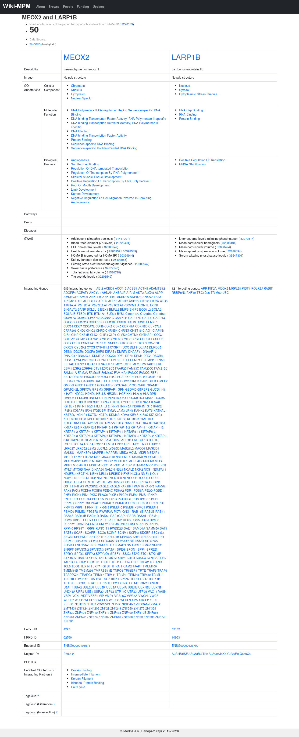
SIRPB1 (158, 536)
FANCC (133, 372)
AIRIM (130, 292)
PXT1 (117, 511)
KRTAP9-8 (73, 440)
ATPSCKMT (128, 305)
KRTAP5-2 (148, 431)
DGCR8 (90, 351)
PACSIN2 (91, 486)
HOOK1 (121, 398)
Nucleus (76, 89)
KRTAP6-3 (131, 435)
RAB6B (69, 515)
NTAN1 (108, 478)
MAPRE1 (98, 452)
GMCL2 (162, 381)
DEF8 (134, 347)
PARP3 (149, 486)
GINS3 (134, 381)
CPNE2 (104, 339)
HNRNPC (95, 398)
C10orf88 (146, 313)
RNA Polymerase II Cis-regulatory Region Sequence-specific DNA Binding (115, 112)
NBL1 (119, 469)
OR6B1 (128, 482)
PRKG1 (143, 503)
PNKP (152, 494)
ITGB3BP (99, 410)
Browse (54, 6)
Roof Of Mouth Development (90, 185)
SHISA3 (146, 536)
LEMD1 (109, 444)
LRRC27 (69, 448)
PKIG (93, 494)
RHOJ (145, 520)
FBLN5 (78, 376)
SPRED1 (152, 549)
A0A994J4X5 (217, 653)
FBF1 (154, 372)
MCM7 (133, 452)
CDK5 (117, 326)
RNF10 (191, 292)
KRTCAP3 (88, 440)
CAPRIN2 (134, 318)
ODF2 (155, 478)
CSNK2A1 (88, 343)
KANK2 (139, 410)
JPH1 (129, 410)
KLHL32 (69, 419)
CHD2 (81, 330)
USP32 (109, 591)
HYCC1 (126, 402)
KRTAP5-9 (116, 435)
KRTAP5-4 (86, 435)
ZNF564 (69, 616)
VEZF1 (93, 595)
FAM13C (133, 368)
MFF (97, 456)
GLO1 (152, 381)
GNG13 (91, 385)
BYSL (121, 313)
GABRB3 (87, 381)
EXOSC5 (108, 368)
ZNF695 (149, 616)
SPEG (121, 549)
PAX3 (76, 490)
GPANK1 (153, 385)
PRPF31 (93, 507)
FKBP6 (129, 376)
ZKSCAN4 (143, 604)
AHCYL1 (95, 292)
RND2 (94, 524)
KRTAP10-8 (124, 423)
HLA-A (137, 393)
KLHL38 (80, 419)
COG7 (158, 334)
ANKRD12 (109, 296)
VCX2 (76, 595)
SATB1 (68, 532)
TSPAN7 (123, 579)
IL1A (99, 406)
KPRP (91, 419)
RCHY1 (88, 520)
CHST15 (136, 330)
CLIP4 (104, 334)
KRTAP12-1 (157, 423)
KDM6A (114, 414)
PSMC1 (140, 507)
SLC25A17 (122, 541)
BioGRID (35, 44)
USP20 (98, 591)
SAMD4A (139, 528)
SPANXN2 (82, 549)
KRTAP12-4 (105, 427)
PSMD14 (152, 507)
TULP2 (112, 583)
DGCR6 (78, 351)
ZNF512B (140, 612)
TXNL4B (153, 583)
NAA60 (99, 469)
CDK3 (108, 326)
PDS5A (139, 490)
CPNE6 (115, 339)
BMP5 (124, 309)
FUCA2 (68, 381)
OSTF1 (68, 486)
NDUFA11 (159, 469)
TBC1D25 (203, 292)
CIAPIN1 (158, 330)
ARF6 (78, 301)
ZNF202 (94, 608)
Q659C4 (245, 653)
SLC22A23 (79, 541)
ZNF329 (150, 608)
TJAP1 (137, 566)
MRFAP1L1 (80, 465)
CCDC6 (121, 322)
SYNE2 (152, 557)
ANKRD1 (95, 296)
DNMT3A (98, 355)
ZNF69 (138, 616)
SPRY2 (79, 553)
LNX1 (144, 444)
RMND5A (83, 524)
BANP (82, 309)
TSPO (134, 579)
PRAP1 (96, 503)
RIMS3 (154, 520)
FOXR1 (151, 376)
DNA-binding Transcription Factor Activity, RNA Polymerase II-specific (118, 118)
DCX (126, 347)
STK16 (68, 557)
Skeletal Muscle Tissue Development (96, 176)
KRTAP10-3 (90, 423)
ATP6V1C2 (111, 305)
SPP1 (142, 549)
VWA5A (132, 595)
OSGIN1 (154, 482)
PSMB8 (128, 507)
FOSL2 (140, 376)
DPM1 (138, 355)
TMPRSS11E (103, 570)
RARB (131, 515)
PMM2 (133, 494)
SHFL (136, 536)
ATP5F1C (80, 305)
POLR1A (98, 499)
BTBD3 (81, 313)
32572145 (111, 268)
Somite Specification (85, 164)
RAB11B (137, 511)
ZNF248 (115, 608)
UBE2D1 (88, 587)
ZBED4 (68, 604)
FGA (120, 376)
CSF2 (67, 343)
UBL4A (122, 587)
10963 (176, 637)
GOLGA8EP (122, 385)
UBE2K (100, 587)
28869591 (115, 251)
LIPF (127, 444)
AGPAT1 (82, 292)
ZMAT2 (155, 604)
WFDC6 (114, 600)
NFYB (125, 473)
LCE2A (78, 444)
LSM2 (92, 448)
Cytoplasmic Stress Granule (198, 94)
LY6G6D (113, 448)
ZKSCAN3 (128, 604)
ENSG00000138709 (185, 645)
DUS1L (68, 360)
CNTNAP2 (146, 334)
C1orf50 (82, 318)
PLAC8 (103, 494)
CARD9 (147, 318)
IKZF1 (91, 406)
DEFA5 (143, 347)
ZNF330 (69, 612)
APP (204, 288)
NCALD (129, 469)
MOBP (108, 461)
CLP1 (112, 334)
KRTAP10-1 (145, 419)
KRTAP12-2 (71, 427)
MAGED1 (152, 448)
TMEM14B (71, 570)
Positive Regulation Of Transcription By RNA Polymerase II (111, 181)
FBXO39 (90, 376)
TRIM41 (110, 574)
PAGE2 (104, 486)
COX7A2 (92, 339)
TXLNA (123, 583)
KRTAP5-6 (101, 435)
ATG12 (144, 301)
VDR (84, 595)
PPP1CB (70, 503)
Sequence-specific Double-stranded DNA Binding (104, 148)
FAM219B (160, 368)
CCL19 (131, 322)
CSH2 (76, 343)
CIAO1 (147, 330)
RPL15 (143, 524)
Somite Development (85, 193)
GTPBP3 (143, 389)
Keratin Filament (82, 678)
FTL (159, 376)
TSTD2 (68, 583)
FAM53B (94, 372)
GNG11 (80, 385)
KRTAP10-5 (107, 423)
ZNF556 (152, 612)
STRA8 (79, 557)
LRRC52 (81, 448)
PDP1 (129, 490)
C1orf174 (70, 318)
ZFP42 (115, 604)
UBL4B (132, 587)
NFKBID (114, 473)
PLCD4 (123, 494)
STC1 (144, 553)
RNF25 (103, 524)
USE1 (89, 591)
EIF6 (109, 364)
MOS (158, 461)
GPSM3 (97, 389)
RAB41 (160, 511)
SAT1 (163, 528)
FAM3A (83, 372)
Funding (83, 6)
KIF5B (134, 414)
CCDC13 (94, 322)
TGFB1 (105, 566)
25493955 (119, 259)
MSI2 (92, 465)
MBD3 (123, 452)
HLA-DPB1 (150, 393)
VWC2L (143, 595)
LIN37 (119, 444)
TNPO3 (118, 570)
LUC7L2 (102, 448)
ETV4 (97, 368)
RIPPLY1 (70, 524)
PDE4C (108, 490)
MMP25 (76, 461)
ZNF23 (104, 608)
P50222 (69, 653)
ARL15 (112, 301)
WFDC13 (90, 600)
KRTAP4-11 (139, 427)
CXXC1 (68, 347)
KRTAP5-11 (132, 431)
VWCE (154, 595)
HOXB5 (160, 398)
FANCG (144, 372)
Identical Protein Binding (87, 682)
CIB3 (67, 334)
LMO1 (136, 444)
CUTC (122, 343)
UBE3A (111, 587)
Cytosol (184, 89)
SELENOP (81, 536)
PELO (149, 490)
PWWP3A (106, 511)
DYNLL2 (92, 360)
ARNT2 (123, 301)
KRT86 (131, 419)
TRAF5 (152, 570)
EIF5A (100, 364)
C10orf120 (132, 313)
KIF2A (212, 288)
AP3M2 (69, 301)
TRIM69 (216, 292)
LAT (135, 440)
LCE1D (153, 440)
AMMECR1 (71, 296)
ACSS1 (132, 288)
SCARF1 (91, 532)
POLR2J (257, 288)
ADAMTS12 (157, 288)
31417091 (122, 238)
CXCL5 (142, 343)
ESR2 (77, 368)
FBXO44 (102, 376)
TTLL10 (101, 583)
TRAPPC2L (71, 574)
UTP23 (132, 591)
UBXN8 (156, 587)
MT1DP (126, 465)
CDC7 (78, 326)
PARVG (160, 486)
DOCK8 (110, 355)
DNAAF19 (149, 351)
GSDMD (130, 389)
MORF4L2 (135, 461)
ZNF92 (68, 621)
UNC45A (69, 591)
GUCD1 (155, 389)
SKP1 (67, 541)
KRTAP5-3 (71, 435)
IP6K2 (157, 406)
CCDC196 (108, 322)
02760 (68, 637)
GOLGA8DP (105, 385)
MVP (149, 465)
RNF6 (134, 524)
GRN (121, 389)
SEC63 (68, 536)
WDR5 (79, 600)
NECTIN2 (82, 473)
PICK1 (76, 494)
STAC (135, 553)
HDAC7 (79, 393)
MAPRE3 (112, 452)
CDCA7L (89, 326)
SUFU (131, 557)
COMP (80, 339)
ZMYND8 (70, 608)
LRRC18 (154, 444)
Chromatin (78, 85)
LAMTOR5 (112, 440)
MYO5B (77, 469)
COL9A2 (69, 339)
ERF (159, 364)
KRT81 (111, 419)
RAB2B (149, 511)
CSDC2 (158, 339)
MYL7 (67, 469)
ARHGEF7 (90, 301)
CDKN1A (128, 326)
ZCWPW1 (103, 604)
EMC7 (117, 364)
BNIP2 (133, 309)
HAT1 (70, 393)
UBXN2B (144, 587)
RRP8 (91, 528)
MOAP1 (97, 461)
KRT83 (121, 419)
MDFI (142, 452)
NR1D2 (91, 478)
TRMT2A (95, 579)
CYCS (91, 347)
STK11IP (155, 553)
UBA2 (78, 587)
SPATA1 (110, 549)
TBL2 (115, 562)
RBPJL (77, 520)
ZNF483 (115, 612)
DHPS (100, 351)
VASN (162, 591)
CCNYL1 (152, 322)
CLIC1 (94, 334)
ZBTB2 (91, 604)
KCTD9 (103, 414)
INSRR (136, 406)
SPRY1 (68, 553)
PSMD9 (69, 511)
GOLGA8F (139, 385)
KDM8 (125, 414)
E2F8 (114, 360)
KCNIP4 (81, 414)
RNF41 (124, 524)
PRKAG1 (121, 503)
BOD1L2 (145, 309)
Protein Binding (81, 139)
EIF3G (79, 364)
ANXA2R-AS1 (151, 296)
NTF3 (118, 478)
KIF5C (143, 414)
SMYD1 (157, 545)
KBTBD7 (69, 414)
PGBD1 (158, 490)
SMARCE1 (134, 545)
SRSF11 (116, 553)
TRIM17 (98, 574)
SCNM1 (122, 532)
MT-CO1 (103, 465)
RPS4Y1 (80, 528)
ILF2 (106, 406)
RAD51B (80, 515)
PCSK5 (97, 490)
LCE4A (88, 444)
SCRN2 (134, 532)
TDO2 (75, 566)
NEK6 (94, 473)
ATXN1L (143, 305)
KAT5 (149, 410)
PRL (161, 503)
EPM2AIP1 (147, 364)
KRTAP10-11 (72, 423)
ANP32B (136, 296)
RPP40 (68, 528)
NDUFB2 (69, 473)
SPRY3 (90, 553)
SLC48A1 (70, 545)
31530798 (113, 272)
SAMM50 (152, 528)
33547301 (235, 255)
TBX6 (134, 562)
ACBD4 (109, 288)
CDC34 (68, 326)
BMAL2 (114, 309)
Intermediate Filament (85, 674)
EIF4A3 (90, 364)
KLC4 (158, 414)
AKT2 (140, 292)
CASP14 (159, 318)
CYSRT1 (116, 347)
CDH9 (99, 326)
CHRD (100, 330)
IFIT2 (135, 402)
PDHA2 (119, 490)
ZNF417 (104, 612)
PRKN (153, 503)
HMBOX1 (70, 398)
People (68, 6)
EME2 (134, 364)
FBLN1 (68, 376)
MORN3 (148, 461)
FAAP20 (120, 368)
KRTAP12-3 (88, 427)
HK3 (129, 393)
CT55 (99, 343)
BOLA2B (69, 313)
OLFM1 (96, 482)
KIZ (151, 414)
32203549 (110, 247)
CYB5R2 (80, 347)
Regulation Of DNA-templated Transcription (100, 168)
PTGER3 (92, 511)
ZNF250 (127, 608)
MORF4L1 (121, 461)
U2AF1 (68, 587)
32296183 (126, 24)
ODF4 (78, 482)
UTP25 (142, 591)
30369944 (126, 255)
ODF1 (146, 478)
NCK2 (139, 469)
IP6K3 (68, 410)
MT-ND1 (115, 465)
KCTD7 (93, 414)
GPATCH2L (71, 389)
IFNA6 (155, 402)
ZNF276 (139, 608)
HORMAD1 (146, 398)
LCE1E (68, 444)
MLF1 (147, 456)
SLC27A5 (151, 541)
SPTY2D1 (102, 553)
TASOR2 (80, 562)
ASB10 (134, 301)
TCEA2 (144, 562)
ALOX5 (149, 292)
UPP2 (80, 591)
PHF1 (67, 494)
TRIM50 (145, 574)
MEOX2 (76, 56)
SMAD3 (120, 545)
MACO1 (140, 448)
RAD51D (93, 515)
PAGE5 (115, 486)
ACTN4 (143, 288)
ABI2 (99, 288)
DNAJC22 (84, 355)
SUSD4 (141, 557)
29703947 (141, 263)
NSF (100, 478)
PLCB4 (113, 494)
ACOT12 (120, 288)
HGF (122, 393)
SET (92, 536)
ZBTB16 (79, 604)
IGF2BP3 (70, 406)
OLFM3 (107, 482)
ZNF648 (115, 616)
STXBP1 (120, 557)
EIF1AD (69, 364)
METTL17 (70, 456)
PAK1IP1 (127, 486)
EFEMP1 (134, 360)
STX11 (89, 557)
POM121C (139, 499)
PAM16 (139, 486)
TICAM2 (126, 566)
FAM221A (70, 372)
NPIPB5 (79, 478)
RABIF (268, 288)
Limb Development (83, 189)
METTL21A (85, 456)
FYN (77, 381)
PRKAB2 (108, 503)
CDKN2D (141, 326)
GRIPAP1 (110, 389)
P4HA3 (79, 486)
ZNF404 (80, 612)
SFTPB (101, 536)
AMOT (84, 296)
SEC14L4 (157, 532)
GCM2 (124, 381)
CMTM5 (133, 334)
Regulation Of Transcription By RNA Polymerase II (105, 172)
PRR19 (104, 507)
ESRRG (87, 368)
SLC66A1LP (85, 545)
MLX (67, 461)
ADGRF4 (70, 292)
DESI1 (68, 351)
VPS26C (120, 595)
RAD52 (104, 515)
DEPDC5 (155, 347)
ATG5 (163, 301)
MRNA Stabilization (192, 164)
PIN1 (85, 494)
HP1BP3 (80, 402)
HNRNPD (108, 398)
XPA (135, 600)
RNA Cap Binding (191, 110)
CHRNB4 (111, 330)
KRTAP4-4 (86, 431)
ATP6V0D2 (95, 305)
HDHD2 (90, 393)
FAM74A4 (120, 372)
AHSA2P (119, 292)
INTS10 (147, 406)
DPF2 (120, 355)
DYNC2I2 (80, 360)
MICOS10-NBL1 (112, 456)
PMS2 (143, 494)
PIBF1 (246, 288)
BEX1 (104, 309)
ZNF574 (92, 616)
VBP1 (67, 595)
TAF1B (68, 562)
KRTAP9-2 (146, 435)
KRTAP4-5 (101, 431)
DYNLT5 (104, 360)
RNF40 (114, 524)
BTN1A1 (100, 313)
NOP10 (68, 478)
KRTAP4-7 (116, 431)
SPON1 (131, 549)
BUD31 (111, 313)
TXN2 (143, 583)
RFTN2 (117, 520)
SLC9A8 (99, 545)
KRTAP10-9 (140, 423)
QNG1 (126, 511)
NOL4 (154, 473)
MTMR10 (139, 465)
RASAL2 (142, 515)
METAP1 (153, 452)
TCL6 (67, 566)
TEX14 (85, 566)
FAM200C (146, 368)
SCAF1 (79, 532)
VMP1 (109, 595)
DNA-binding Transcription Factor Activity (99, 135)
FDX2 (112, 376)
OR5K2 (117, 482)
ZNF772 (160, 616)
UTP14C (120, 591)
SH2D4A (126, 536)
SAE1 (128, 528)
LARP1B (186, 56)
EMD (126, 364)
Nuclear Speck (81, 98)
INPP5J (125, 406)
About (40, 6)
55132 (176, 629)
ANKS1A (123, 296)
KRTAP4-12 (156, 427)
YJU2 (153, 600)
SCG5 (102, 532)
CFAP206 (70, 330)
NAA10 (88, 469)
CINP (74, 334)
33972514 (246, 238)
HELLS (101, 393)
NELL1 (103, 473)
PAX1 (67, 490)
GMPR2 (69, 385)
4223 (67, 629)
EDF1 (123, 360)
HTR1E (115, 402)
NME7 (145, 473)
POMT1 (152, 499)
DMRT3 (122, 351)
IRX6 (88, 410)
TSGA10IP (109, 579)
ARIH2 (102, 301)
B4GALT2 (70, 309)
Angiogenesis (80, 160)
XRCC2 (144, 600)
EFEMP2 (147, 360)
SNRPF (69, 549)
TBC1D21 (93, 562)
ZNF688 (127, 616)
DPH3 (129, 355)
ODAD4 (136, 478)
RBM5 (68, 520)
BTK (90, 313)
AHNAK (107, 292)
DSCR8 (158, 355)
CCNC (141, 322)
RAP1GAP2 (118, 515)
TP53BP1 (130, 570)
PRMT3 (69, 507)
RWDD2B (116, 528)
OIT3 (86, 482)
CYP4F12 (102, 347)
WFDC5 (102, 600)
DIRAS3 (110, 351)
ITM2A (111, 410)
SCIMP (112, 532)
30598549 (129, 251)
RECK (98, 520)
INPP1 (114, 406)
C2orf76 (93, 318)
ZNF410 (92, 612)
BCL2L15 (93, 309)
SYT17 (162, 557)
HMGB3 (82, 398)
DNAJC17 (70, 355)
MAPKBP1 (84, 452)
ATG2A (154, 301)
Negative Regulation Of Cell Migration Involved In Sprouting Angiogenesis (111, 200)
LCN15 (98, 444)
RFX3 (127, 520)
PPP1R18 (83, 503)
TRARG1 (86, 574)
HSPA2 (104, 402)
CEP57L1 (154, 326)
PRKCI (132, 503)
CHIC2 (90, 330)
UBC (225, 292)
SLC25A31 (137, 541)
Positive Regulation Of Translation (202, 160)
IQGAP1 (78, 410)
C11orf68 (159, 313)
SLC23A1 (94, 541)
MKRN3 (137, 456)
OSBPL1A (141, 482)
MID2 (127, 456)
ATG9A (68, 305)
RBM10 (154, 515)
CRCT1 (147, 339)
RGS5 (136, 520)
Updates (98, 6)
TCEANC (156, 562)
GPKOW (85, 389)
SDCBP (145, 532)
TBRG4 (125, 562)
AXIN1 (154, 305)
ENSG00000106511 (77, 645)
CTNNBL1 (110, 343)
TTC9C (90, 583)
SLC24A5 (107, 541)
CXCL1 (132, 343)
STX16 (99, 557)
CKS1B (84, 334)
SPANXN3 (97, 549)
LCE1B (143, 440)
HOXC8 (68, 402)
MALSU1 (70, 452)
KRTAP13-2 (122, 427)
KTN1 (100, 440)
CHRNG (123, 330)
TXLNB (133, 583)
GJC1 (144, 381)
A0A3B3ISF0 (180, 653)
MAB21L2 (127, 448)
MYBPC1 (160, 465)
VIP (101, 595)
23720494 (122, 242)
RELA (107, 520)
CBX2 (67, 322)
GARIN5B (112, 381)
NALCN (110, 469)
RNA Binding (187, 114)
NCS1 (148, 469)
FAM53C (107, 372)
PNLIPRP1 (71, 499)
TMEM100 (150, 566)
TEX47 (95, 566)
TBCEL (105, 562)
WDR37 (69, 600)
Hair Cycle (78, 687)
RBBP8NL (178, 292)
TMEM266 (86, 570)
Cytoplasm (78, 94)
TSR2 (143, 579)
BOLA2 (156, 309)
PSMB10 (116, 507)
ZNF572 (80, 616)
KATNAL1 (160, 410)
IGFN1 (81, 406)
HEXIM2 (112, 393)
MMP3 (86, 461)
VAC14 (152, 591)
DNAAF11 (135, 351)
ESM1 (68, 368)
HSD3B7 (93, 402)
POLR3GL (125, 499)
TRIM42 (122, 574)
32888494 (228, 242)
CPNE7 (126, 339)
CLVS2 (122, 334)
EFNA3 (159, 360)
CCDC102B (80, 322)
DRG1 (147, 355)
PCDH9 (86, 490)
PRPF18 (80, 507)
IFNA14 (145, 402)
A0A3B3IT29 (199, 653)
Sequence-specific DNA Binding (92, 144)
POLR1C (111, 499)
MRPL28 (235, 288)
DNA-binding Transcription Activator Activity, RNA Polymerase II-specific (115, 124)
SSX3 (127, 553)
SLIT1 (110, 545)
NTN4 (126, 478)
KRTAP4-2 (71, 431)
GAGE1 (100, 381)
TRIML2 (157, 574)
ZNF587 (104, 616)
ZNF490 (127, 612)
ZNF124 (82, 608)
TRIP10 (69, 579)
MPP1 (68, 465)
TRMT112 (81, 579)
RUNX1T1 (102, 528)
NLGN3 (135, 473)
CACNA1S (107, 318)
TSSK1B (154, 579)
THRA (115, 566)
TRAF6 (162, 570)
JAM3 (121, 410)
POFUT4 (85, 499)
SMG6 (146, 545)
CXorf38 (153, 343)
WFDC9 (125, 600)
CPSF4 (136, 339)
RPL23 (153, 524)
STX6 (109, 557)
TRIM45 (133, 574)
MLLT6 (156, 456)
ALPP (159, 292)
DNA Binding (79, 131)
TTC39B (79, 583)
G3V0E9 (233, 653)
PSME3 (80, 511)
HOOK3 (132, 398)
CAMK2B (121, 318)
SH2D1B (113, 536)
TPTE (142, 570)
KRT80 (101, 419)
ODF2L (68, 482)
